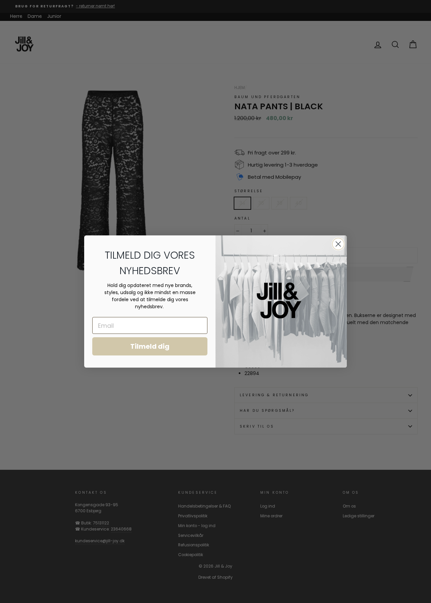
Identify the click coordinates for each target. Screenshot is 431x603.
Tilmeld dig (149, 346)
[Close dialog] (338, 244)
